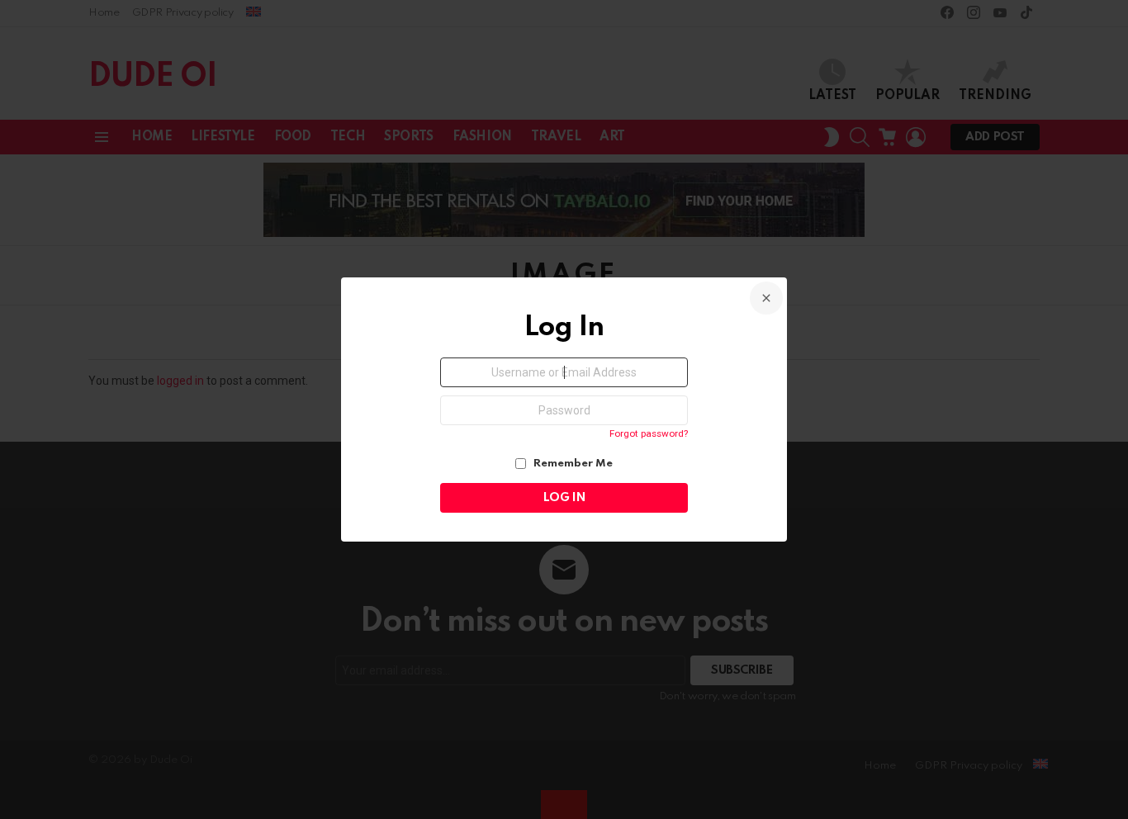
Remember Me (572, 463)
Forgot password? (648, 433)
